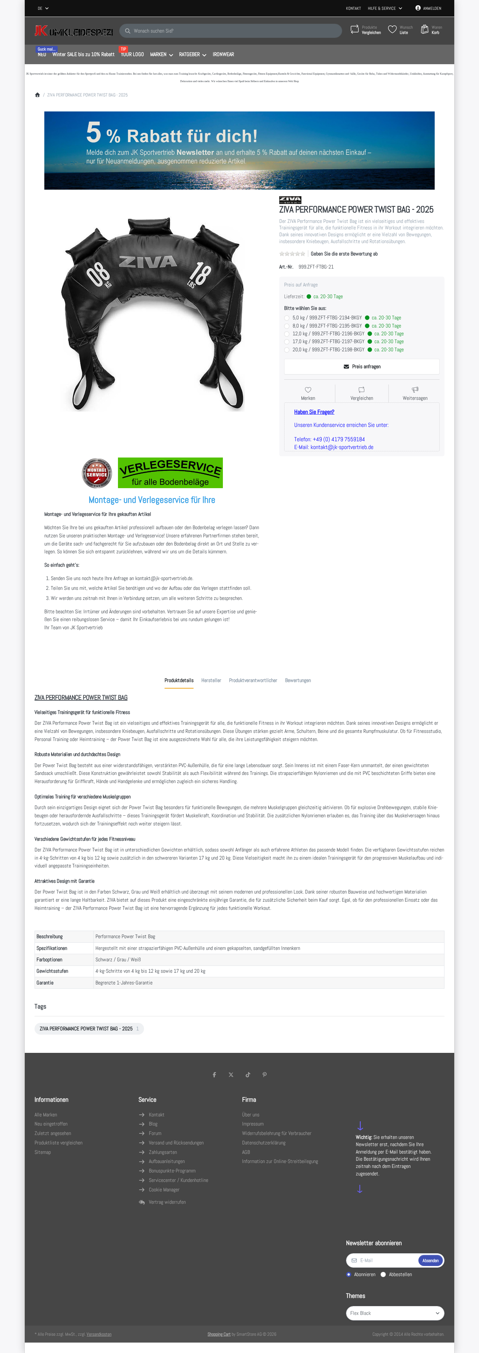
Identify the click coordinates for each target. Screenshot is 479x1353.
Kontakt (353, 8)
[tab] (179, 680)
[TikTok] (248, 1075)
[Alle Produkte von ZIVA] (290, 199)
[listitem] (152, 313)
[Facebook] (214, 1075)
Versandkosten (99, 1334)
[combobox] (44, 8)
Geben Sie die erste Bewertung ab (344, 253)
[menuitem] (42, 54)
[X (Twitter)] (231, 1075)
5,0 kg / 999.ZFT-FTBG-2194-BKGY (347, 317)
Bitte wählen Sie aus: (305, 308)
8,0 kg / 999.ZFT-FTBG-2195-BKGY (347, 326)
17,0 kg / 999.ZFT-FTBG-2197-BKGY (348, 341)
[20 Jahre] (239, 149)
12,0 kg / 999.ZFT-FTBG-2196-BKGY (348, 333)
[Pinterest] (265, 1075)
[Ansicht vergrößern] (152, 313)
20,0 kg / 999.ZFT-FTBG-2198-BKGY (348, 349)
